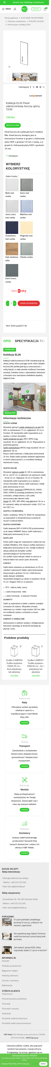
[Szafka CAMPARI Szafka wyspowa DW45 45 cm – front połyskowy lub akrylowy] (14, 650)
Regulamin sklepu (10, 971)
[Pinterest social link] (40, 87)
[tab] (7, 341)
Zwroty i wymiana (10, 981)
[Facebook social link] (30, 87)
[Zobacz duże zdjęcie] (9, 67)
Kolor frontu (12, 176)
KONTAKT (36, 9)
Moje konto (7, 994)
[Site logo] (24, 9)
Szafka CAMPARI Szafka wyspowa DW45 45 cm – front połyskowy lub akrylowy (14, 666)
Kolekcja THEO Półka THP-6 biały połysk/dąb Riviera (16, 1064)
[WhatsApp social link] (43, 87)
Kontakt (5, 961)
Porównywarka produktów (14, 999)
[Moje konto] (15, 9)
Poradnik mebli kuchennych (14, 1018)
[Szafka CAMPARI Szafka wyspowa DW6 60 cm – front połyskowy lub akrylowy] (36, 650)
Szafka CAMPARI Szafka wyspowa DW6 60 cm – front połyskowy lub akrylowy (35, 666)
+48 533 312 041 (18, 882)
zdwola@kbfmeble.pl (17, 908)
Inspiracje (6, 1013)
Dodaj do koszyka (28, 303)
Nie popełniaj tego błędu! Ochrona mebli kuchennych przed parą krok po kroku (30, 936)
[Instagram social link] (4, 2)
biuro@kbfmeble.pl (16, 887)
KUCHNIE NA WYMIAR (32, 18)
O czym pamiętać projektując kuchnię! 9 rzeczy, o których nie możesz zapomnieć (28, 922)
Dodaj (43, 1064)
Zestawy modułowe (17, 21)
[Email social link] (37, 87)
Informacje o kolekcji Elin (19, 25)
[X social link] (33, 87)
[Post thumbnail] (7, 923)
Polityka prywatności (11, 966)
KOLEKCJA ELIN (36, 21)
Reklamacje (7, 985)
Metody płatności (10, 976)
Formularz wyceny (10, 1009)
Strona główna (11, 18)
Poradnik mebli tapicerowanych (16, 1023)
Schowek (6, 1004)
